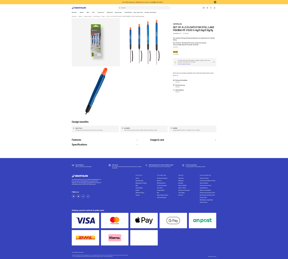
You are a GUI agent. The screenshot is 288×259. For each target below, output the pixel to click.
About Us (159, 180)
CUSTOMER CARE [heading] (161, 175)
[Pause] (215, 2)
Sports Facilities (182, 185)
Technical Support (161, 197)
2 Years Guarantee (162, 185)
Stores (137, 178)
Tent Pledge (181, 192)
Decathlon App (139, 180)
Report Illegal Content (162, 195)
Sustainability (139, 187)
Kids (93, 12)
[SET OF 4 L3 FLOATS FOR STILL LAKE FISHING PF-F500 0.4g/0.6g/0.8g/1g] (96, 42)
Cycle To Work (182, 187)
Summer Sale (118, 12)
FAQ (158, 192)
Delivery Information (162, 178)
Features (76, 139)
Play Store (181, 178)
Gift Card (180, 195)
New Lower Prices (138, 12)
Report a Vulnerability (205, 190)
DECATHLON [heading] (139, 175)
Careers (138, 195)
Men (88, 12)
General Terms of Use (205, 185)
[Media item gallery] (120, 66)
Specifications (79, 144)
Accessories (101, 12)
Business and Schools (150, 12)
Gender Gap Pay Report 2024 (207, 192)
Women (82, 12)
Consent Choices (204, 178)
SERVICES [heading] (180, 175)
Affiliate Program (140, 192)
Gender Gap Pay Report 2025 (207, 195)
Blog (137, 185)
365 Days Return (161, 183)
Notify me (175, 75)
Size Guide (160, 187)
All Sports (74, 12)
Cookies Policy (203, 202)
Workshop (181, 180)
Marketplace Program (141, 183)
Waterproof (110, 12)
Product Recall (160, 190)
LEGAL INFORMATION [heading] (205, 175)
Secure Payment (204, 183)
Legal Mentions (204, 187)
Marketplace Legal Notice (206, 200)
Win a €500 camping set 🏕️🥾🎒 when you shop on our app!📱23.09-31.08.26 (142, 2)
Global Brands (128, 12)
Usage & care (157, 139)
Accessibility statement (78, 252)
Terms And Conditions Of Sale (207, 180)
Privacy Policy (203, 197)
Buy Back (180, 183)
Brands (137, 190)
